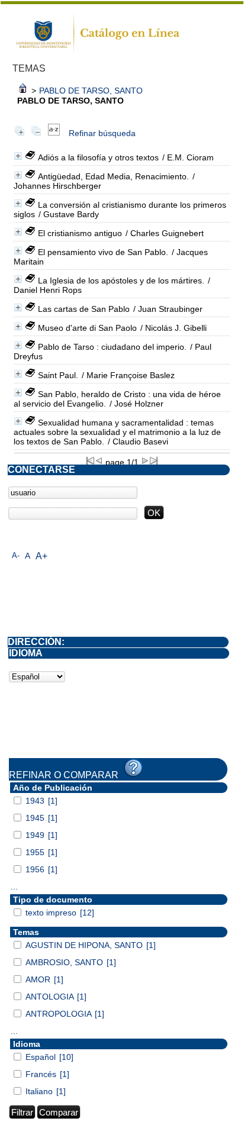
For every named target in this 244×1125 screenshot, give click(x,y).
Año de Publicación (52, 787)
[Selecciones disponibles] (53, 133)
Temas (26, 932)
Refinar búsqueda (102, 133)
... (14, 886)
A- (16, 555)
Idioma (26, 1044)
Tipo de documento (52, 899)
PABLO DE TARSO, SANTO (91, 90)
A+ (41, 556)
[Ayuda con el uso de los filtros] (133, 768)
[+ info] (18, 156)
